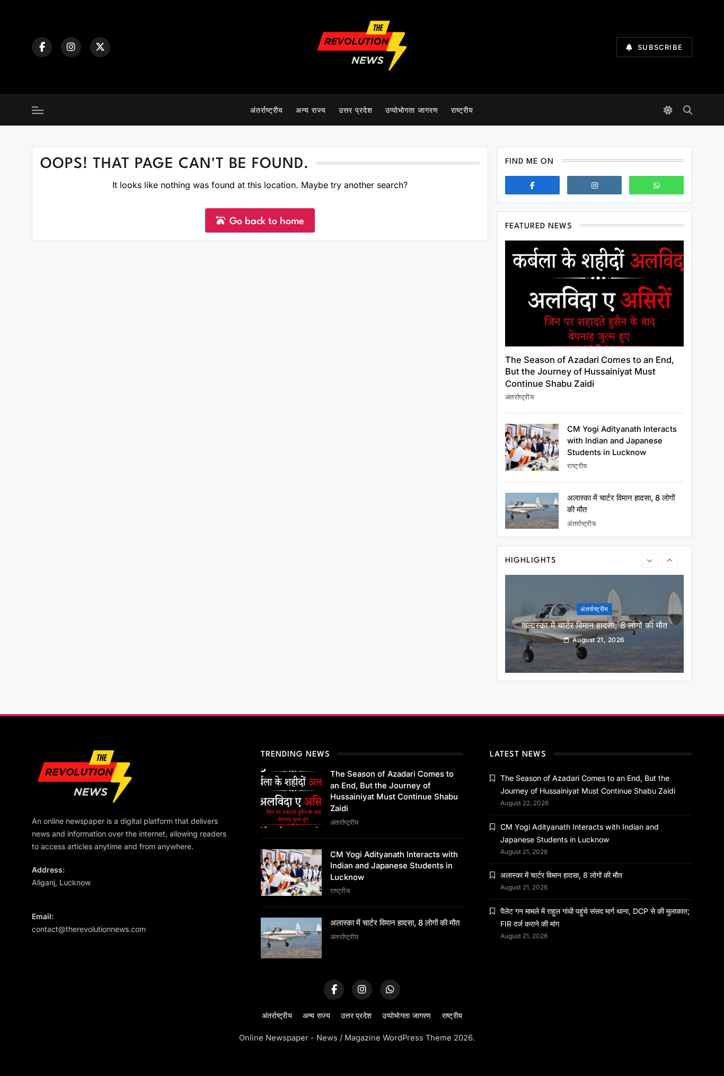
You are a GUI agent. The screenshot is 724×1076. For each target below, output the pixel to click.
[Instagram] (71, 47)
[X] (100, 47)
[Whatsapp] (656, 185)
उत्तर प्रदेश (356, 109)
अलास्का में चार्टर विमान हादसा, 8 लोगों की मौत (594, 625)
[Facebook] (42, 47)
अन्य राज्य (311, 109)
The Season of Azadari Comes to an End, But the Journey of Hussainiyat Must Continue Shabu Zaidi (589, 371)
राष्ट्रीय (462, 109)
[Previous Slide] (649, 560)
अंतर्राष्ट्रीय (266, 109)
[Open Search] (687, 109)
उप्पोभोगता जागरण (411, 109)
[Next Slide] (669, 560)
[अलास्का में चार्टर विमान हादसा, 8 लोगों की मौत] (532, 510)
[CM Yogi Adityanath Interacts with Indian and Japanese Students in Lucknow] (532, 447)
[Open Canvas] (37, 110)
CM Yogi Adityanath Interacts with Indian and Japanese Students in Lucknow (622, 440)
